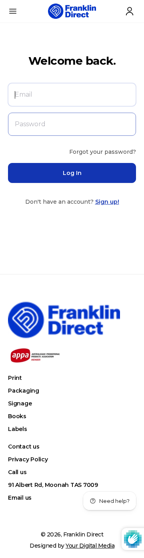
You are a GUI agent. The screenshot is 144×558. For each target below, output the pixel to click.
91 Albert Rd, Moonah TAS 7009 (53, 484)
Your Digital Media (90, 545)
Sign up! (107, 201)
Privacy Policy (28, 459)
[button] (13, 11)
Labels (17, 429)
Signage (20, 403)
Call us (17, 472)
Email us (20, 497)
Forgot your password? (102, 151)
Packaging (23, 390)
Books (17, 416)
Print (15, 377)
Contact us (24, 446)
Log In (72, 173)
